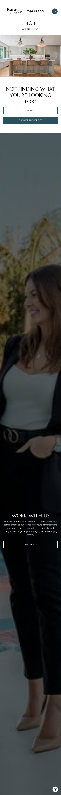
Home (30, 110)
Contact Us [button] (30, 544)
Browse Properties (30, 120)
